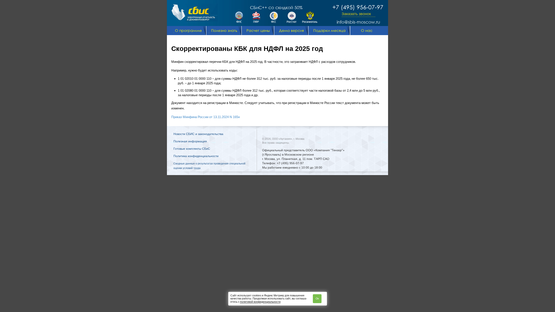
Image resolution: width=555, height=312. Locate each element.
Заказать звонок (356, 14)
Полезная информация (190, 141)
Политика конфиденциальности (196, 156)
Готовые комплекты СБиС (191, 148)
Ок (317, 298)
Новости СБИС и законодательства (198, 134)
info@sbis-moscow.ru (358, 22)
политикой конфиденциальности (260, 301)
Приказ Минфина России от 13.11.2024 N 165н (205, 117)
